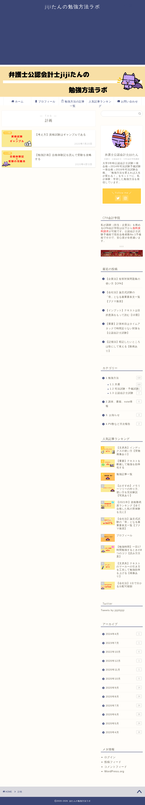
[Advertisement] (72, 40)
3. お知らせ (123, 415)
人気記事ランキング (100, 102)
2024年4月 (123, 634)
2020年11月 (123, 669)
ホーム (19, 101)
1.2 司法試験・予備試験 (125, 388)
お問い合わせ (129, 101)
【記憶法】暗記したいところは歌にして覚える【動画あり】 (123, 346)
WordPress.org (114, 771)
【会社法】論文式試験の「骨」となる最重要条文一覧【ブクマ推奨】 (123, 297)
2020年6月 (123, 714)
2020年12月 (123, 661)
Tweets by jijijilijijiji (112, 610)
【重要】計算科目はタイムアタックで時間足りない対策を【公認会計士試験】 (123, 328)
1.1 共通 (125, 384)
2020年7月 (123, 705)
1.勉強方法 (123, 378)
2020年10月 (123, 678)
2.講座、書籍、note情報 (123, 404)
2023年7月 (123, 643)
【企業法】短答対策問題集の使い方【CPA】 (123, 281)
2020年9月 (123, 687)
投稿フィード (112, 761)
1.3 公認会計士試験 (125, 393)
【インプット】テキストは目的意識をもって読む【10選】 (123, 312)
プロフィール (46, 101)
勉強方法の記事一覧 (75, 102)
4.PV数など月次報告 (123, 424)
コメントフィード (115, 766)
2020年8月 (123, 696)
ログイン (110, 757)
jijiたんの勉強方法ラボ (72, 7)
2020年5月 (123, 723)
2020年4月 (123, 732)
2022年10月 (123, 652)
